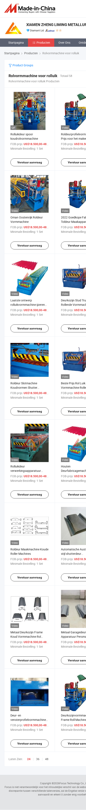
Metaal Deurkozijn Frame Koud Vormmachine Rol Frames (26, 636)
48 (46, 759)
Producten (43, 42)
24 (28, 759)
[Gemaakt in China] (30, 8)
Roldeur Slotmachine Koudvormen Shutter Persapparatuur (23, 387)
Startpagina (16, 42)
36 (37, 759)
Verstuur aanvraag (29, 162)
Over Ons (64, 42)
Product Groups (22, 65)
